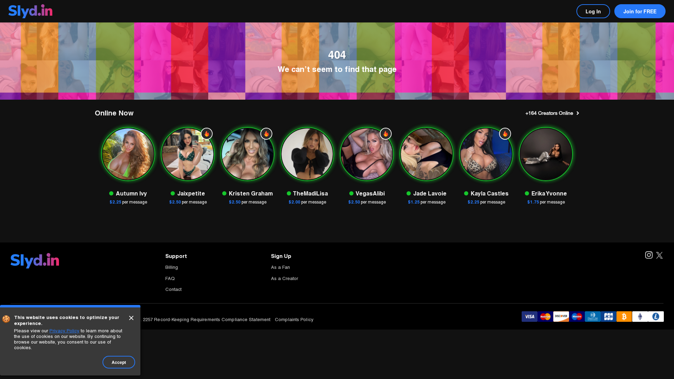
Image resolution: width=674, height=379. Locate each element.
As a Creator (284, 278)
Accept (119, 362)
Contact (173, 289)
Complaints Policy (294, 319)
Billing (171, 267)
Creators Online (549, 113)
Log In (593, 11)
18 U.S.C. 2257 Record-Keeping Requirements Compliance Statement (196, 319)
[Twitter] (659, 256)
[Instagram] (649, 256)
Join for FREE (639, 11)
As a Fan (280, 267)
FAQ (170, 278)
